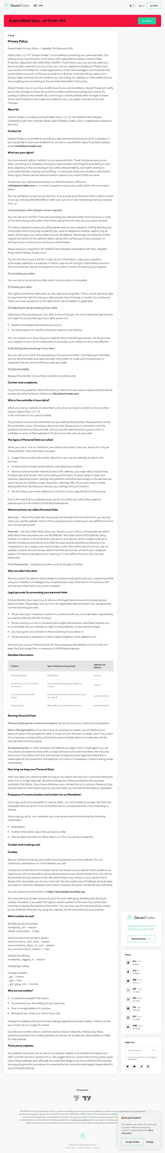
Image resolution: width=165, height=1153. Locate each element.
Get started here (138, 938)
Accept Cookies (132, 1141)
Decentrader (78, 1145)
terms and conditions (80, 1119)
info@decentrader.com (28, 146)
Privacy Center (70, 1148)
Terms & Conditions (84, 1148)
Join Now (154, 5)
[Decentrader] (17, 5)
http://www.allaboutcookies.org (66, 891)
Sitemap (97, 1148)
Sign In (142, 5)
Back (11, 35)
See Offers (147, 20)
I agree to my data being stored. (142, 1058)
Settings (149, 1141)
